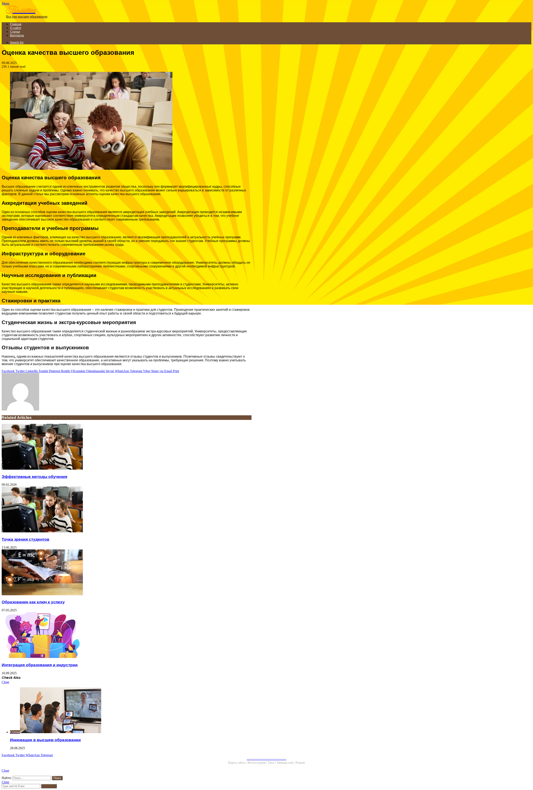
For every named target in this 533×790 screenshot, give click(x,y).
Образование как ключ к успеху (33, 602)
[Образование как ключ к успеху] (127, 572)
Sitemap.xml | (286, 762)
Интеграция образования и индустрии (40, 665)
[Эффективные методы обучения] (127, 447)
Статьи (15, 31)
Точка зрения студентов (25, 539)
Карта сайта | (237, 762)
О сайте (15, 28)
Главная (15, 24)
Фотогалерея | (257, 762)
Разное (300, 762)
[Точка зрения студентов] (127, 510)
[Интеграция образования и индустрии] (127, 635)
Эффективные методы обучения (34, 476)
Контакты (17, 35)
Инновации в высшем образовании (45, 740)
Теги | (272, 762)
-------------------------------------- (266, 759)
